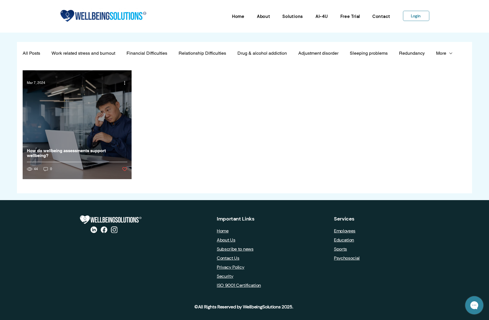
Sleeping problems (369, 53)
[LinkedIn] (94, 229)
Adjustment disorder (318, 53)
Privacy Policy (230, 267)
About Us (226, 240)
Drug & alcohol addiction (262, 53)
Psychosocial (347, 258)
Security (225, 276)
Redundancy (412, 53)
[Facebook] (104, 229)
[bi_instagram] (114, 229)
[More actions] (126, 82)
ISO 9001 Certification (239, 285)
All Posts (31, 53)
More (441, 53)
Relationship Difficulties (202, 53)
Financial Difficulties (146, 53)
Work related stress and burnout (83, 53)
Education (344, 240)
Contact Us (228, 258)
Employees (344, 231)
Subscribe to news (235, 249)
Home (223, 231)
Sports (340, 249)
